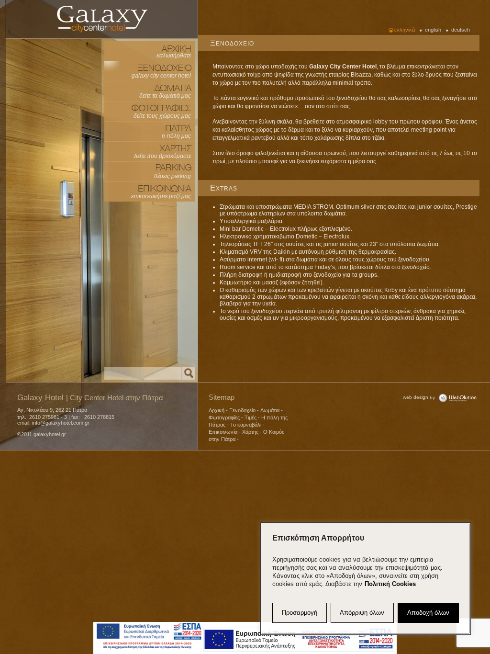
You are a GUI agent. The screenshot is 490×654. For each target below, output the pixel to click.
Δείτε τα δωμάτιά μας (165, 95)
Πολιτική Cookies (390, 583)
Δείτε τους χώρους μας (162, 116)
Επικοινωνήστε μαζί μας (161, 196)
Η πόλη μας (176, 136)
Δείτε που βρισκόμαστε (162, 156)
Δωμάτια (269, 410)
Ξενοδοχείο (242, 410)
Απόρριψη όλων (362, 612)
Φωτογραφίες (224, 417)
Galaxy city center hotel (102, 19)
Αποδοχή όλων (428, 612)
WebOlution (457, 397)
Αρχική (216, 410)
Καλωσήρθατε (173, 55)
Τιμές (250, 417)
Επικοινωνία (223, 432)
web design (415, 397)
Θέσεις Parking (172, 176)
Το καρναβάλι (245, 425)
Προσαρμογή (299, 612)
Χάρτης (250, 432)
